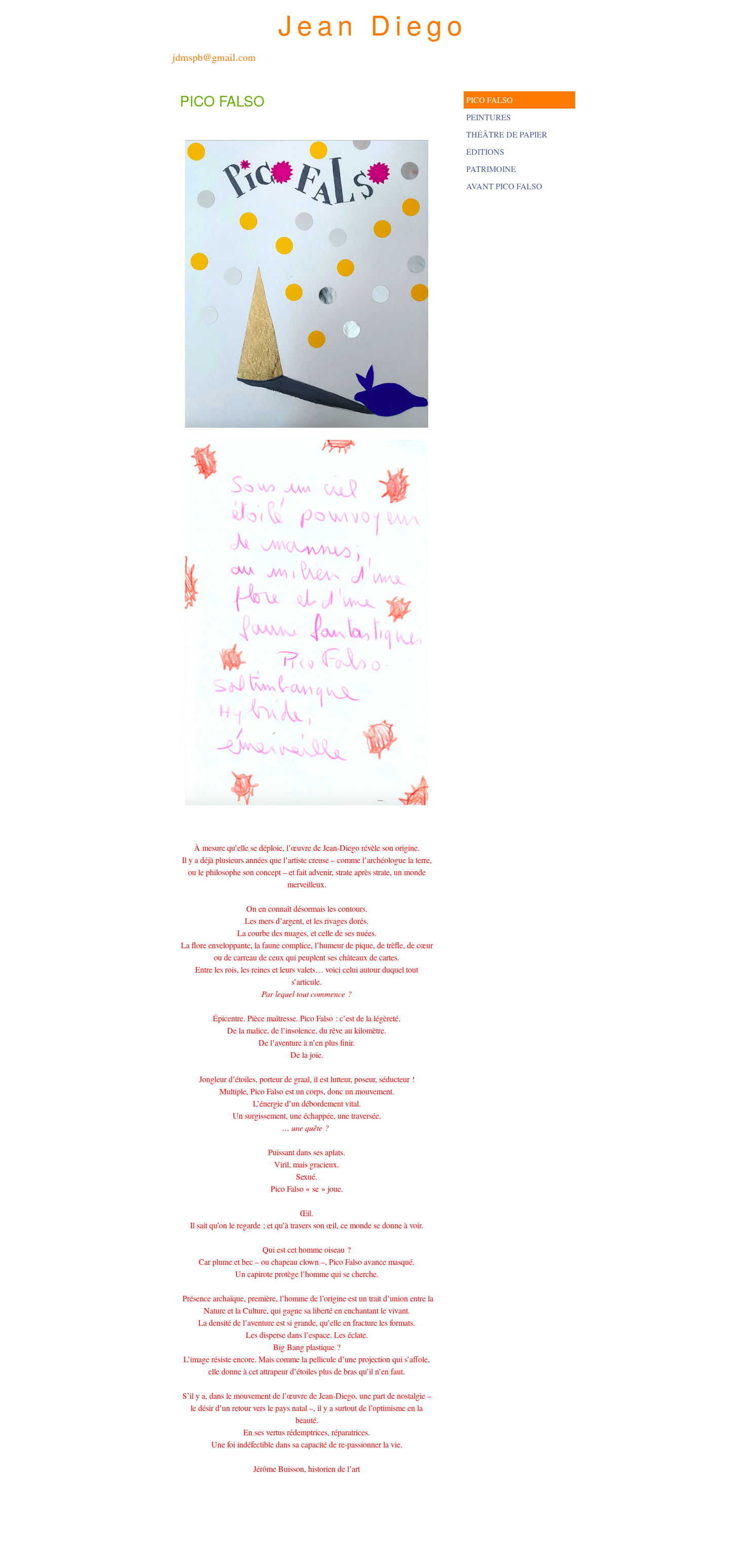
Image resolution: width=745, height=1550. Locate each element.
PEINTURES (488, 117)
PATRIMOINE (491, 168)
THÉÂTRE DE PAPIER (506, 134)
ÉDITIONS (485, 151)
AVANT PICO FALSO (504, 186)
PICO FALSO (489, 99)
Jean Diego (372, 23)
